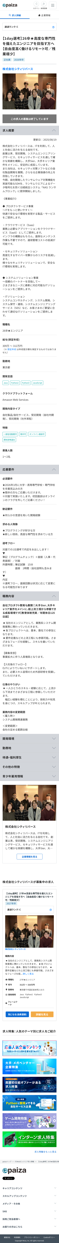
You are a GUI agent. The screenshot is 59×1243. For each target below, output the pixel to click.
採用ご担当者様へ (11, 1219)
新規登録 (44, 8)
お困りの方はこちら (12, 1226)
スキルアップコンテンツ (15, 1195)
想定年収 (11, 349)
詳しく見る (28, 973)
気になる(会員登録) (17, 1014)
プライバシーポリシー (32, 1237)
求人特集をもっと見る (45, 1151)
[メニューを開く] (52, 5)
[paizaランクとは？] (53, 27)
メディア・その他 (11, 1203)
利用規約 (17, 1237)
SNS (5, 1211)
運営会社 (7, 1237)
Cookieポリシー (49, 1237)
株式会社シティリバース (18, 69)
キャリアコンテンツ (12, 1188)
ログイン (36, 8)
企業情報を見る (29, 856)
